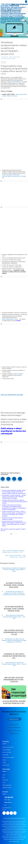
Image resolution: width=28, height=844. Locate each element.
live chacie (17, 730)
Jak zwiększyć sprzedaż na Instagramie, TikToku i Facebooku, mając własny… (14, 585)
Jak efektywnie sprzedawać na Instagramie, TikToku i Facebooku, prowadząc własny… (14, 609)
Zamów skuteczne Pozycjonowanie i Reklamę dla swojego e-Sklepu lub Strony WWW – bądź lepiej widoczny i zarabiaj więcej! (14, 523)
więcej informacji (21, 818)
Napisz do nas (14, 733)
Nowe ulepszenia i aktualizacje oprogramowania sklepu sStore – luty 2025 (14, 632)
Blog (3, 777)
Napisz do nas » (8, 802)
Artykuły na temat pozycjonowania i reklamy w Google (12, 518)
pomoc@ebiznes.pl (6, 807)
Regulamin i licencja (6, 787)
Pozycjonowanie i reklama (8, 757)
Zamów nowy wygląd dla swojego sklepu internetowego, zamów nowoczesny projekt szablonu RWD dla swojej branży (14, 491)
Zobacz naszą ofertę (14, 719)
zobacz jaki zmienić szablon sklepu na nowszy (14, 95)
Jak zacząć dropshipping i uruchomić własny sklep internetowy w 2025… (14, 702)
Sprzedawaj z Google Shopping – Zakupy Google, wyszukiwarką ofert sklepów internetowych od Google (14, 496)
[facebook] (4, 813)
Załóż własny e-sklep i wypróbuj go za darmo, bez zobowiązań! (13, 431)
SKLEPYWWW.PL (16, 82)
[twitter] (7, 813)
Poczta (3, 782)
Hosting (4, 762)
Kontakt (4, 809)
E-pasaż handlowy (6, 749)
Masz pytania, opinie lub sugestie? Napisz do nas (13, 529)
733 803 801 (17, 727)
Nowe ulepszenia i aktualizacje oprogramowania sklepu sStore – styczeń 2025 (14, 679)
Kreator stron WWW (6, 752)
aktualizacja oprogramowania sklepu (8, 58)
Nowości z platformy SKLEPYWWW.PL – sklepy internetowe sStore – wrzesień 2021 (15, 556)
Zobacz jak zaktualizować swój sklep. (12, 395)
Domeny (4, 760)
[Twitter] (4, 62)
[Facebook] (2, 62)
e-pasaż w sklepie (18, 373)
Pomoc (4, 774)
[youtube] (15, 813)
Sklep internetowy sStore (7, 747)
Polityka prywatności (6, 785)
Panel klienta (5, 780)
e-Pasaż (18, 320)
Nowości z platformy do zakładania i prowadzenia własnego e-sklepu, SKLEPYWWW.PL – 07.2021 (13, 551)
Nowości (18, 56)
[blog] (11, 813)
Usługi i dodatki (5, 765)
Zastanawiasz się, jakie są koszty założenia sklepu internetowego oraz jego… (14, 656)
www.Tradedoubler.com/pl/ (10, 319)
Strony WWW (5, 754)
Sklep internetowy (18, 839)
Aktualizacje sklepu (13, 56)
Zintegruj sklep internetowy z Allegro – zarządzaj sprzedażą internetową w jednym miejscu (14, 501)
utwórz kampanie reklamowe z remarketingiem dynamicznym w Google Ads (14, 176)
